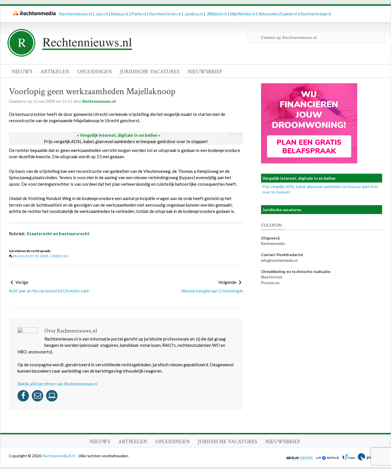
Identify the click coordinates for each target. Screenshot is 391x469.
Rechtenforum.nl (165, 14)
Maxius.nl (119, 14)
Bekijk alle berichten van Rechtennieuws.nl (57, 383)
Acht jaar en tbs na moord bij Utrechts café (49, 290)
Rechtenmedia (273, 243)
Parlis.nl (139, 14)
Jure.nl (101, 14)
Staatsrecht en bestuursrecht (58, 233)
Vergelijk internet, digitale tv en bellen (119, 135)
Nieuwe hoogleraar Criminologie (212, 290)
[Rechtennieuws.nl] (70, 55)
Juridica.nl (193, 14)
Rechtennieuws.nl (75, 14)
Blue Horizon (271, 277)
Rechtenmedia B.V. (59, 455)
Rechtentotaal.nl (316, 14)
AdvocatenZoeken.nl (277, 14)
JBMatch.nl (216, 14)
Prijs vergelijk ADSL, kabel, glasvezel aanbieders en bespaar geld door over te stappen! (126, 141)
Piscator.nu (270, 282)
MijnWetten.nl (242, 14)
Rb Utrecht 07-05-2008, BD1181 (40, 256)
